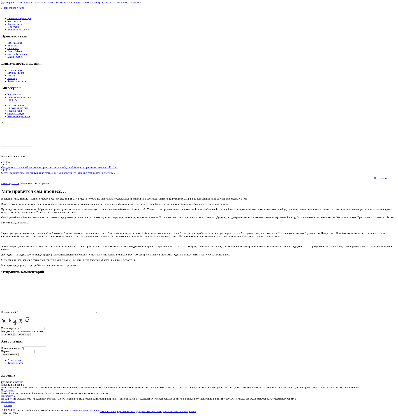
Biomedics (12, 45)
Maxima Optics (15, 56)
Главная (5, 183)
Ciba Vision (13, 48)
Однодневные (14, 70)
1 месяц (11, 75)
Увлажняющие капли (18, 116)
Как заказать (14, 21)
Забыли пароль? (15, 363)
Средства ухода (15, 113)
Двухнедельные (15, 72)
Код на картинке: (11, 328)
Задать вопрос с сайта (12, 8)
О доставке (13, 26)
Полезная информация (19, 18)
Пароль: (6, 351)
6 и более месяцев (16, 81)
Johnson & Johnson (17, 54)
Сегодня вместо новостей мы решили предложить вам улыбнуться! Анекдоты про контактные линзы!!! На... (59, 167)
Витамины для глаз (17, 108)
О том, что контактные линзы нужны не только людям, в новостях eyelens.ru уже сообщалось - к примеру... (58, 173)
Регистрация (14, 360)
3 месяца (12, 78)
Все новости (380, 178)
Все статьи (8, 406)
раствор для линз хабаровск (84, 410)
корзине (18, 382)
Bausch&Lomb (15, 42)
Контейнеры (14, 94)
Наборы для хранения (19, 97)
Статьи (15, 183)
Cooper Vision (14, 51)
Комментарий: (9, 312)
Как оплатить (14, 24)
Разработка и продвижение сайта (117, 411)
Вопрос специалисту (18, 29)
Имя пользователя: (12, 348)
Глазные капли (15, 110)
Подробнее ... (8, 390)
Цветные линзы (15, 105)
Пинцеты (12, 100)
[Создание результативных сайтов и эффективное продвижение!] (166, 411)
